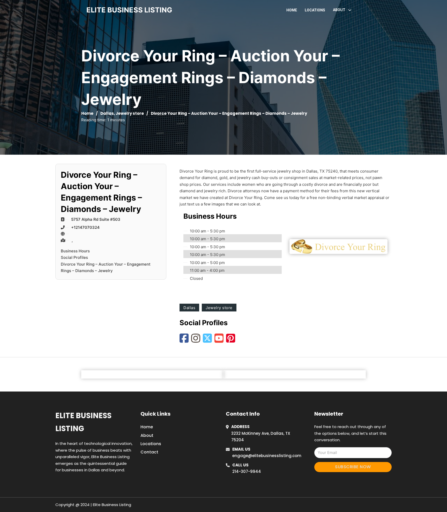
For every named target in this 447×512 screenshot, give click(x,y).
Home (291, 10)
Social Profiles (74, 257)
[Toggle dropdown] (350, 10)
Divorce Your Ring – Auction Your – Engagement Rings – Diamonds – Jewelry (106, 267)
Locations (315, 10)
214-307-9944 (246, 471)
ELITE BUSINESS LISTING (129, 10)
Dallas (107, 113)
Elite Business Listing (83, 421)
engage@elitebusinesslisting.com (266, 455)
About (146, 435)
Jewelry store (130, 113)
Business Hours (75, 250)
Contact (149, 452)
